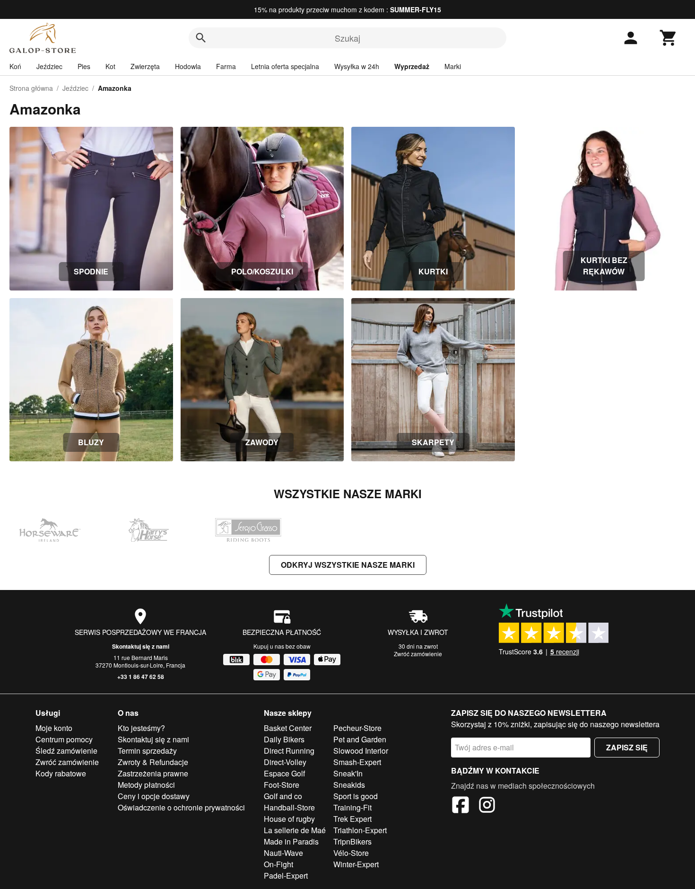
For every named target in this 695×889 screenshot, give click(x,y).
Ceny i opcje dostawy (154, 796)
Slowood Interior (360, 750)
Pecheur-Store (357, 727)
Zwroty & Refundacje (153, 762)
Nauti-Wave (283, 852)
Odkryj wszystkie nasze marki (348, 564)
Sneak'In (348, 773)
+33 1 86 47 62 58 (140, 676)
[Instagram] (487, 806)
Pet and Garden (359, 739)
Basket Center (288, 727)
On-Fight (278, 864)
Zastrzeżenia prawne (153, 773)
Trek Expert (352, 818)
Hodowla (188, 66)
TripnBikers (352, 841)
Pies (84, 66)
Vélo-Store (351, 852)
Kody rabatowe (60, 773)
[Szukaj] (201, 37)
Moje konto (53, 727)
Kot (110, 66)
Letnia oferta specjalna (285, 66)
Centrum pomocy (64, 739)
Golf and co (283, 796)
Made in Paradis (291, 841)
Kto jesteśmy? (141, 727)
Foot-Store (281, 784)
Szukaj (347, 38)
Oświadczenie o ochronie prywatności (181, 807)
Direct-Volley (285, 762)
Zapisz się (627, 747)
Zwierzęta (145, 66)
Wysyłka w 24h (356, 66)
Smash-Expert (357, 762)
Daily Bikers (284, 739)
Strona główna (31, 88)
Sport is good (355, 796)
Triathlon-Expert (360, 830)
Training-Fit (352, 807)
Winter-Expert (356, 864)
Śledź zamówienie (66, 750)
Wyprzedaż (411, 66)
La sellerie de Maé (295, 830)
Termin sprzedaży (147, 750)
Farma (226, 66)
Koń (15, 66)
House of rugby (289, 818)
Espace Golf (284, 773)
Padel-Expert (286, 875)
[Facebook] (460, 806)
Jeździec (49, 66)
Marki (452, 66)
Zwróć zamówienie (418, 654)
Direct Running (289, 750)
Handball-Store (289, 807)
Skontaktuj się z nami (140, 646)
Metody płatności (146, 784)
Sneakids (349, 784)
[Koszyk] (668, 37)
